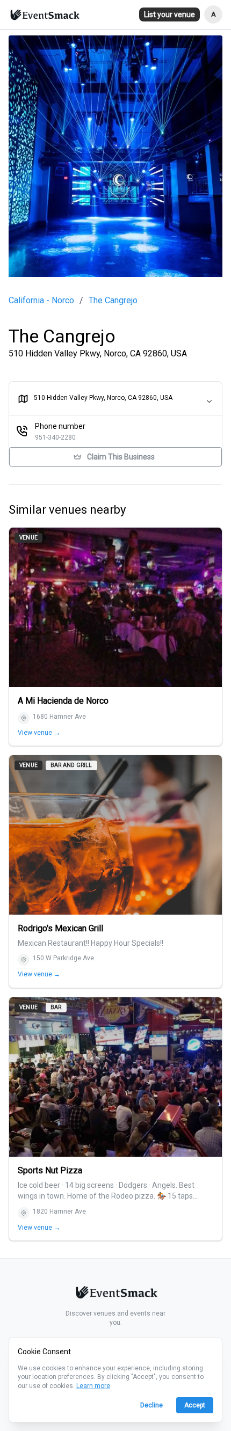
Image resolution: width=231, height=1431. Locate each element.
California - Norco (41, 300)
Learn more (93, 1386)
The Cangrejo (113, 300)
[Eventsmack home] (115, 1294)
